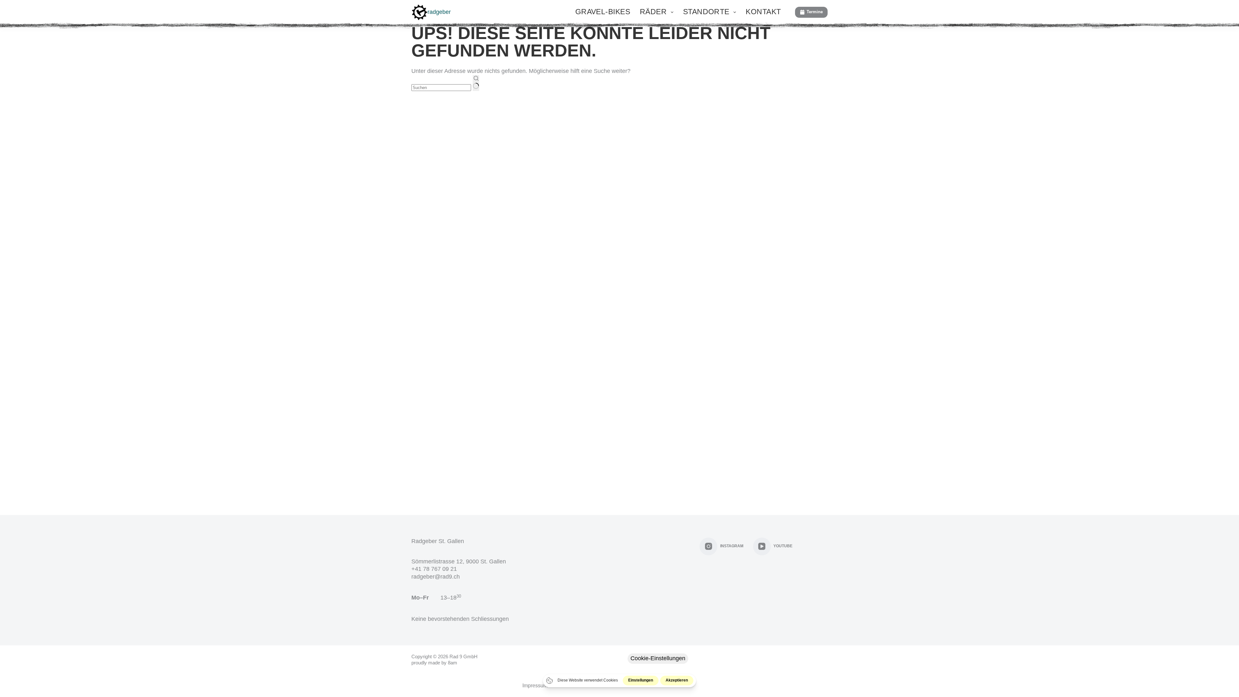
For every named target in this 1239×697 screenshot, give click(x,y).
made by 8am (442, 662)
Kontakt (763, 12)
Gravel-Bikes (602, 12)
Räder (653, 12)
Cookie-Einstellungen (657, 658)
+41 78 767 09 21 (434, 569)
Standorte (706, 12)
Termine (815, 11)
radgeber (439, 12)
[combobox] (441, 87)
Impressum (535, 685)
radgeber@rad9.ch (435, 576)
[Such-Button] (476, 83)
